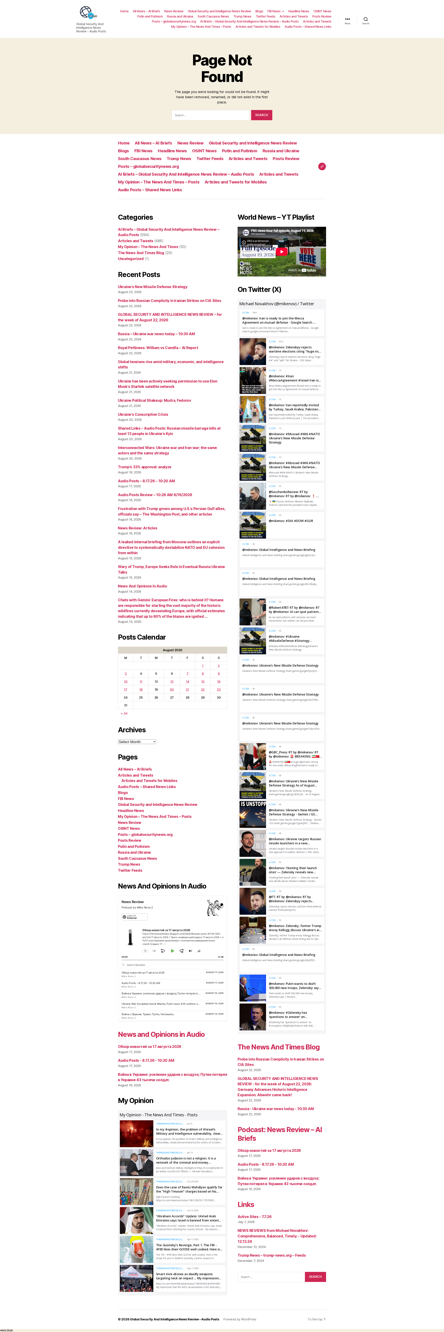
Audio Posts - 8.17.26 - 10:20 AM (146, 1060)
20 (172, 689)
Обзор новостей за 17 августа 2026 (143, 972)
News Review (173, 11)
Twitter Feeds (265, 16)
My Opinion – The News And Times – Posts (201, 26)
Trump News (242, 16)
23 (218, 689)
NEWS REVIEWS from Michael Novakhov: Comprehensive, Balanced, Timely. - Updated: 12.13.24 (277, 1236)
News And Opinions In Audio (142, 586)
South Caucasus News (213, 16)
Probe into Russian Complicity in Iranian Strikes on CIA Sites (169, 300)
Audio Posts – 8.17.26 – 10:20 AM (146, 481)
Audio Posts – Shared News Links (308, 26)
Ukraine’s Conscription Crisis (143, 414)
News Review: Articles (137, 528)
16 (218, 681)
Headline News (298, 11)
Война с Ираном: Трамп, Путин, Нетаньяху (147, 1014)
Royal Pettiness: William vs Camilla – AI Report (158, 348)
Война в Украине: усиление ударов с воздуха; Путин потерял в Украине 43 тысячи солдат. (177, 993)
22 (202, 689)
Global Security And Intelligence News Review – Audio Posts (174, 1319)
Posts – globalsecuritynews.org (174, 21)
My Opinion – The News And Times (148, 247)
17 (125, 689)
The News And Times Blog (141, 253)
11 (141, 681)
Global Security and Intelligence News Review (219, 11)
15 (202, 681)
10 (125, 681)
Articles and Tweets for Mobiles (258, 26)
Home (124, 11)
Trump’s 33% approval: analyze (144, 467)
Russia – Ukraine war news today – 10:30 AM (156, 334)
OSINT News (322, 11)
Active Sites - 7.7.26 (254, 1217)
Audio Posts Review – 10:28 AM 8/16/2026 (155, 495)
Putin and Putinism (150, 16)
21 (187, 689)
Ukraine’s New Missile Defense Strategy (152, 287)
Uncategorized (131, 259)
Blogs (259, 11)
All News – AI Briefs (146, 11)
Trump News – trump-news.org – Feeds (272, 1255)
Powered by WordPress (239, 1319)
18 (140, 689)
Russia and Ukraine (180, 16)
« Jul (124, 713)
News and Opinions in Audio (161, 1034)
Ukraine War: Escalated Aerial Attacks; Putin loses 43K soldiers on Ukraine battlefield (172, 1003)
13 (171, 681)
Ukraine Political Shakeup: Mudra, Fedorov (154, 400)
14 (187, 681)
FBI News (273, 11)
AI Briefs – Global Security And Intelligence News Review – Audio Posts (249, 21)
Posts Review (321, 16)
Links (246, 1204)
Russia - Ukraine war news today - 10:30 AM (276, 1109)
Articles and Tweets (294, 16)
